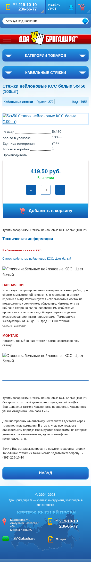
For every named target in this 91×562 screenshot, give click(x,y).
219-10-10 (68, 521)
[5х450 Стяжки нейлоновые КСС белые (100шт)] (45, 119)
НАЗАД (45, 473)
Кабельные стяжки (18, 102)
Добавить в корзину (50, 210)
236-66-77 (68, 526)
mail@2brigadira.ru (23, 538)
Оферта (61, 539)
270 (44, 102)
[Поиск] (85, 21)
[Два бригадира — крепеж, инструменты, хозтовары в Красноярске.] (48, 38)
